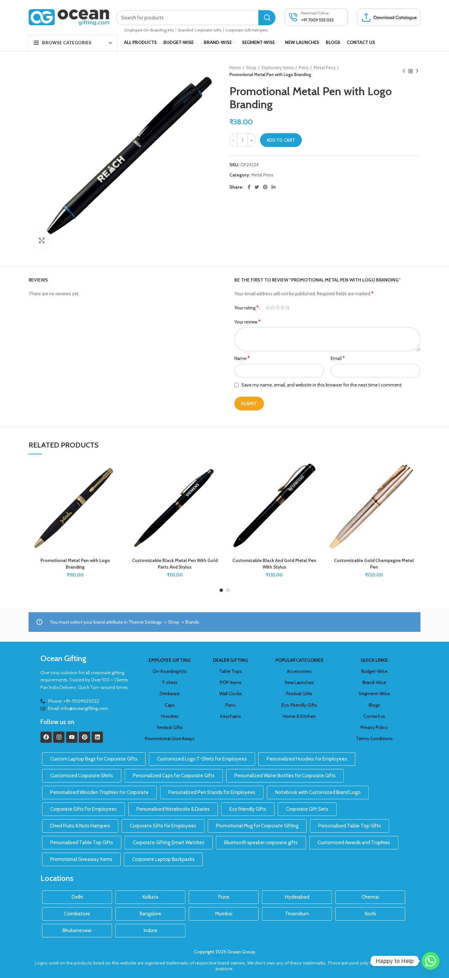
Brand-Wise (374, 682)
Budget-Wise (374, 671)
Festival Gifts (170, 727)
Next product (417, 71)
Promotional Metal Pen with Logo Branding (75, 563)
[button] (116, 486)
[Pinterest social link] (265, 187)
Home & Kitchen (299, 716)
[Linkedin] (97, 737)
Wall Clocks (230, 694)
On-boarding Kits (170, 671)
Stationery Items (277, 67)
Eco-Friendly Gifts (299, 705)
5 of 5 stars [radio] (287, 307)
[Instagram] (58, 737)
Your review (247, 322)
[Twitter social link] (256, 187)
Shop (251, 67)
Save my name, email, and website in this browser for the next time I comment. (321, 385)
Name (242, 358)
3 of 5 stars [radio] (277, 307)
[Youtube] (71, 737)
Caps (170, 705)
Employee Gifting (170, 660)
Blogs (374, 705)
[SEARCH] (266, 17)
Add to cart (281, 140)
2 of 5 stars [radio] (272, 307)
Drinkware (169, 694)
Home (235, 67)
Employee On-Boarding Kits (149, 30)
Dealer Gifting (230, 660)
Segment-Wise (374, 694)
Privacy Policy (374, 727)
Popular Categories (299, 660)
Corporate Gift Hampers (246, 30)
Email (338, 358)
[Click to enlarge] (42, 240)
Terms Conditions (374, 738)
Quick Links (374, 660)
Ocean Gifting (63, 658)
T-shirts (169, 682)
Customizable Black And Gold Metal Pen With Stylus (274, 563)
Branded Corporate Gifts (199, 30)
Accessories (299, 671)
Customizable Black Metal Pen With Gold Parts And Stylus (175, 563)
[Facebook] (46, 737)
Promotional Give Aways (170, 738)
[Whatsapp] (430, 961)
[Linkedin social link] (273, 187)
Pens (304, 67)
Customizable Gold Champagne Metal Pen (374, 563)
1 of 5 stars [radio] (267, 307)
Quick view (116, 501)
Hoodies (169, 716)
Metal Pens (325, 67)
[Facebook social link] (249, 187)
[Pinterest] (84, 737)
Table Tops (230, 671)
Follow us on (57, 722)
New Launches (299, 682)
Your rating (246, 307)
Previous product (404, 71)
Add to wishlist (116, 472)
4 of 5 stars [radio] (282, 307)
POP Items (231, 682)
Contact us (374, 716)
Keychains (230, 716)
